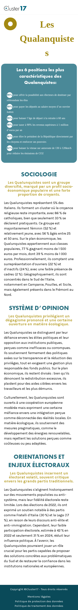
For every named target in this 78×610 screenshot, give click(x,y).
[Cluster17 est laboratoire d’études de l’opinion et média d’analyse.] (15, 8)
